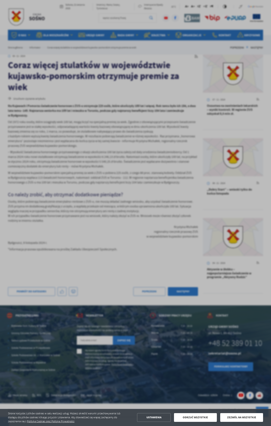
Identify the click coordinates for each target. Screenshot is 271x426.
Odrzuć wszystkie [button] (195, 417)
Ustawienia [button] (153, 417)
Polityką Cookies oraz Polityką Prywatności (50, 421)
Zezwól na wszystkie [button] (241, 417)
